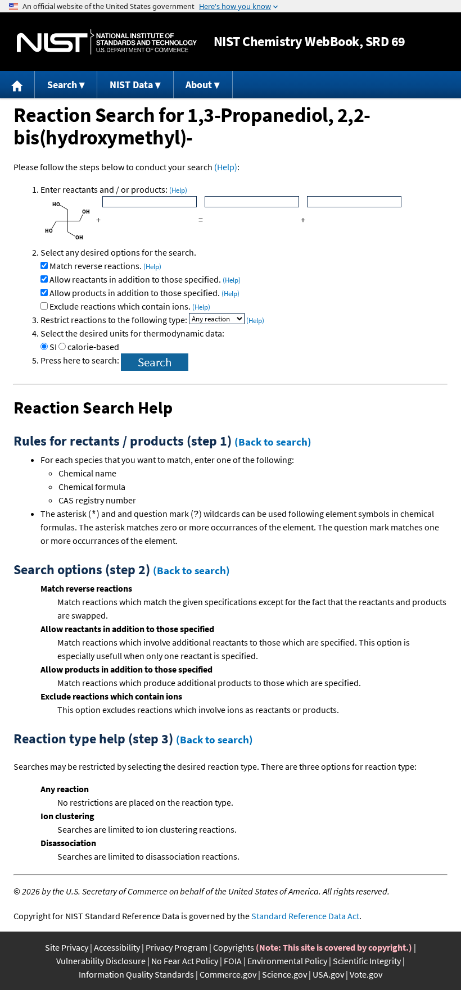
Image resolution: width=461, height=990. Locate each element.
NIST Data (131, 84)
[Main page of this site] (17, 84)
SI (53, 346)
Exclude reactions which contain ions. (129, 306)
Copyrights (233, 947)
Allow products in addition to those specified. (144, 292)
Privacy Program (176, 947)
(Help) (225, 166)
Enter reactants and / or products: (113, 189)
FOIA (233, 960)
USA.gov (328, 974)
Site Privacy (66, 947)
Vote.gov (366, 974)
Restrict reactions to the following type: (114, 319)
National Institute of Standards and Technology (107, 42)
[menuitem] (17, 84)
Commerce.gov (228, 974)
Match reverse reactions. (105, 265)
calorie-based (93, 346)
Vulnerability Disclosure (101, 960)
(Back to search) (272, 441)
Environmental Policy (287, 960)
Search (62, 84)
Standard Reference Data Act (305, 915)
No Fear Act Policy (184, 960)
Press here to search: (80, 360)
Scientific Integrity (367, 960)
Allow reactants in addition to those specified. (145, 279)
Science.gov (284, 974)
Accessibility (117, 947)
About (199, 84)
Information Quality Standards (136, 974)
